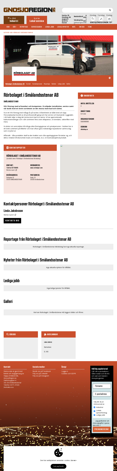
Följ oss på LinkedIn (40, 373)
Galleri (68, 84)
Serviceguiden (36, 27)
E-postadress (101, 394)
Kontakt (28, 84)
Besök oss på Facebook (42, 371)
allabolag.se (84, 129)
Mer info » (96, 425)
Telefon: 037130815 (12, 168)
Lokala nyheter (63, 27)
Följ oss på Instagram (41, 376)
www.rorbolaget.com (36, 168)
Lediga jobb (49, 27)
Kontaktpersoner (37, 84)
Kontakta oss (9, 387)
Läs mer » (74, 460)
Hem (8, 27)
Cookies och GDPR (68, 373)
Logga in (64, 371)
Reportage (24, 27)
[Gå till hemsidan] (109, 78)
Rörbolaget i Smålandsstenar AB (23, 32)
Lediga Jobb (61, 84)
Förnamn (98, 386)
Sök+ (15, 27)
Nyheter (54, 84)
